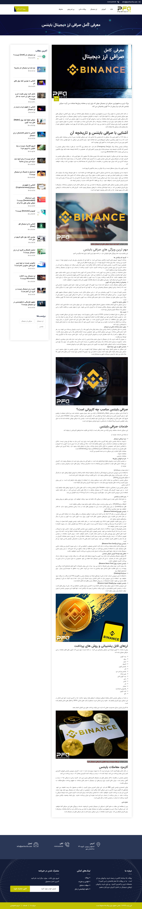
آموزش (104, 9)
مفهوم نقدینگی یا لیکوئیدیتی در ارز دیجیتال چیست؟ (24, 303)
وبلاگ (87, 878)
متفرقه (61, 9)
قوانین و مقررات (83, 881)
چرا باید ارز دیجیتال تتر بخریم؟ (24, 68)
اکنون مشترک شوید (20, 888)
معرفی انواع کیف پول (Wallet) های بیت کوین (24, 121)
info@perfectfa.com (129, 2)
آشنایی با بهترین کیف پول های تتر (24, 82)
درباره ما (33, 905)
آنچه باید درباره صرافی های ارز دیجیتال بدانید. (105, 244)
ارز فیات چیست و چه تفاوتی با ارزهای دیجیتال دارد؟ (103, 762)
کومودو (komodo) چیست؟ (25, 211)
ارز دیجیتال (93, 9)
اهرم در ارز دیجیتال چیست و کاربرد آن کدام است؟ (25, 290)
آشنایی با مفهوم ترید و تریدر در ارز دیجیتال (24, 108)
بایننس (41, 326)
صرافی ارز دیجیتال (26, 321)
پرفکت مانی (82, 9)
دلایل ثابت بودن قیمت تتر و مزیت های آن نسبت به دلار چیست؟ (25, 96)
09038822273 (111, 2)
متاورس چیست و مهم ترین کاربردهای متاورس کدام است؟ (25, 264)
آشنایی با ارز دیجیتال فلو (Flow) (27, 225)
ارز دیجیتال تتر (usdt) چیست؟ (24, 55)
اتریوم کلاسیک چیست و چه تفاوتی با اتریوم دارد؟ (25, 147)
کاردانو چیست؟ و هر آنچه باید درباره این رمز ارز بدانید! (24, 160)
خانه (111, 9)
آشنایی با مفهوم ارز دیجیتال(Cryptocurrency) (25, 186)
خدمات (25, 905)
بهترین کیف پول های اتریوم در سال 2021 (24, 238)
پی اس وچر (70, 9)
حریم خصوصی (15, 905)
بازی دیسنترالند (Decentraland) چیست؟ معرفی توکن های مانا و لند (26, 200)
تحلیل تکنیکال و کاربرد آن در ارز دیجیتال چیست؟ (24, 251)
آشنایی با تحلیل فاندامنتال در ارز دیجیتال (24, 134)
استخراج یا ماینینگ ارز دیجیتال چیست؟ (24, 173)
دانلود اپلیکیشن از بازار (82, 889)
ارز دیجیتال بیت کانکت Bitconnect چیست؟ (27, 277)
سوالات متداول (84, 885)
